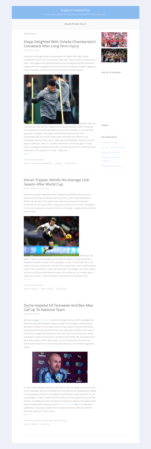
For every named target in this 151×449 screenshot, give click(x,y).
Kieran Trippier (47, 289)
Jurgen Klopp (70, 163)
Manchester (61, 289)
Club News (36, 420)
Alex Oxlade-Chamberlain (41, 163)
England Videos (60, 420)
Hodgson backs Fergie (109, 142)
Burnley (58, 163)
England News (38, 160)
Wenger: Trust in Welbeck (110, 152)
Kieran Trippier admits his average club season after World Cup (56, 181)
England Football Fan (75, 10)
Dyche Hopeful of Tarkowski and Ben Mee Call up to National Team (58, 307)
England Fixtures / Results (76, 24)
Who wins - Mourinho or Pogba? (113, 147)
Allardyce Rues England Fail (111, 166)
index (37, 50)
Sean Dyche (45, 320)
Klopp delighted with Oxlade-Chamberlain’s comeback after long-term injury (60, 43)
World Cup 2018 (66, 404)
